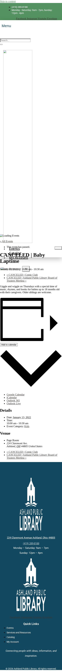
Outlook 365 (13, 400)
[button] (1, 36)
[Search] (1, 44)
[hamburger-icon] (58, 248)
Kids (26, 426)
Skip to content (8, 1)
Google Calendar (15, 394)
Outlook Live (14, 403)
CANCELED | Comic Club (22, 274)
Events (14, 248)
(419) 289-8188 (31, 543)
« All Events (6, 241)
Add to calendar (8, 344)
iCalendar (12, 397)
